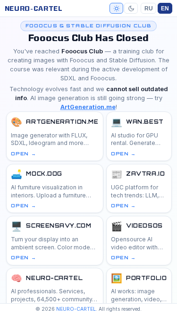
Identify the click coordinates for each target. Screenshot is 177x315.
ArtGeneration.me (88, 107)
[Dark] (131, 8)
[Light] (116, 8)
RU (148, 8)
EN (165, 8)
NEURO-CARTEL (34, 8)
